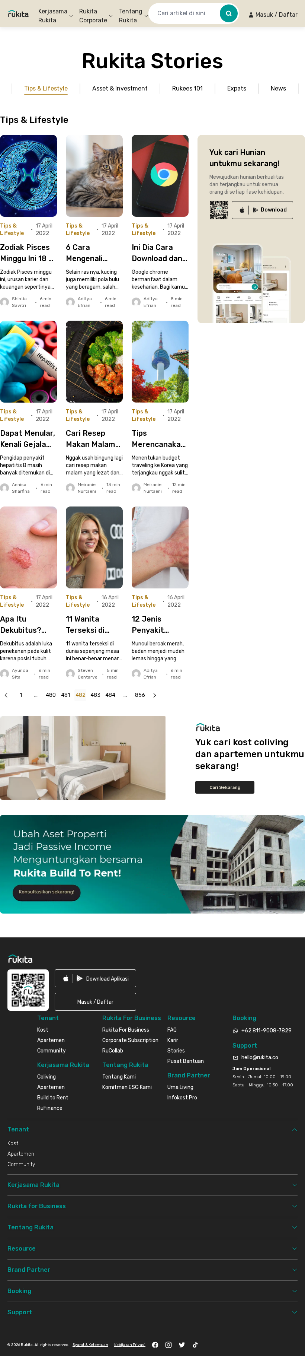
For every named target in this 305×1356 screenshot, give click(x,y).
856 (140, 695)
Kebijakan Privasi (129, 1345)
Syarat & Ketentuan (90, 1345)
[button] (273, 15)
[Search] (229, 13)
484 (110, 695)
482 (81, 695)
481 (65, 695)
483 (95, 695)
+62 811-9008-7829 (266, 1031)
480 (51, 695)
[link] (262, 210)
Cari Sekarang (224, 787)
